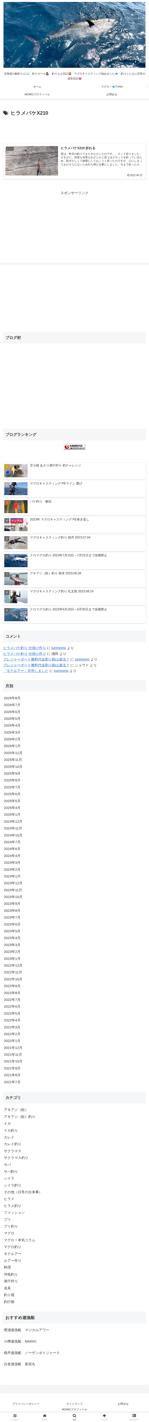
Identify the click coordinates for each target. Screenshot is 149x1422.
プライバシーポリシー (25, 1403)
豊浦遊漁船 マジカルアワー (26, 1330)
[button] (137, 855)
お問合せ (123, 1403)
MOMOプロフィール (74, 1409)
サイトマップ (74, 1403)
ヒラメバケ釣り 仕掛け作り (24, 648)
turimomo (58, 648)
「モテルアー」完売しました (26, 671)
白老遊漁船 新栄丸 (19, 1364)
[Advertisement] (74, 128)
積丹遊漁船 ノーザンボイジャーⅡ (32, 1353)
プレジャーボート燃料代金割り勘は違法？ (36, 659)
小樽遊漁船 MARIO (20, 1341)
